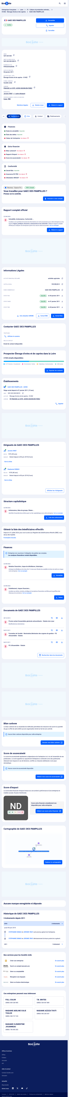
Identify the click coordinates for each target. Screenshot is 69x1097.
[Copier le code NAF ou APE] (29, 77)
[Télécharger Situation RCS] (62, 296)
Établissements (55, 116)
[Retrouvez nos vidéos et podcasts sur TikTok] (27, 1088)
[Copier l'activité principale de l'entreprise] (62, 278)
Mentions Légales (49, 1094)
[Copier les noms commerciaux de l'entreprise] (62, 290)
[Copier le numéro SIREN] (14, 55)
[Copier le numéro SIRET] (18, 60)
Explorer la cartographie (53, 862)
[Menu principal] (64, 3)
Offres (3, 1054)
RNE (9, 99)
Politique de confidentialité (35, 1094)
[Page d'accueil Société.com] (6, 3)
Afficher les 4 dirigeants (55, 490)
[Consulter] (57, 618)
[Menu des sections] (3, 116)
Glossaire (4, 1075)
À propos (4, 1094)
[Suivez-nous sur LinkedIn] (13, 1088)
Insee (5, 99)
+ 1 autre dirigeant (19, 93)
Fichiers (4, 1057)
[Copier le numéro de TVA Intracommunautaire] (16, 66)
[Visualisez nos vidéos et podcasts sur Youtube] (22, 1088)
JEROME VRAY (28, 932)
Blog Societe (5, 1085)
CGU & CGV (11, 1094)
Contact (40, 116)
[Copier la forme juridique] (15, 82)
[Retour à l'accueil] (34, 1044)
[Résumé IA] (52, 618)
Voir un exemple (54, 225)
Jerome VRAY (8, 93)
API (3, 1063)
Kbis (28, 116)
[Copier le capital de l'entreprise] (62, 284)
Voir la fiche (8, 461)
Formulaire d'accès (10, 538)
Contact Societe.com (7, 1072)
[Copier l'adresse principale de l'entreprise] (34, 87)
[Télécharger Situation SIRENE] (62, 301)
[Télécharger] (62, 618)
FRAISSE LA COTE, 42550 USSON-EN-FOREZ (18, 88)
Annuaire (4, 1060)
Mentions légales (22, 105)
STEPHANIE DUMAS (15, 932)
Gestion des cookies (22, 1094)
